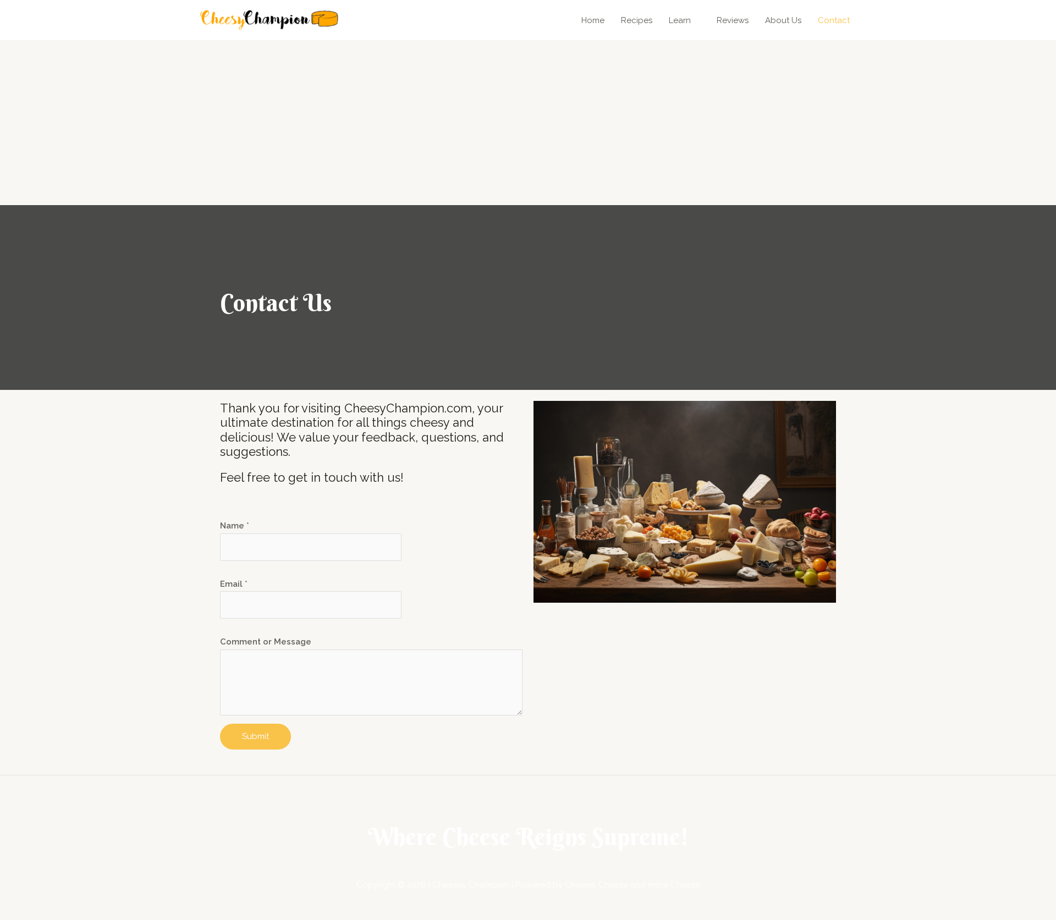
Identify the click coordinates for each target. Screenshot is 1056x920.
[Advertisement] (528, 123)
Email (234, 584)
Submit (255, 736)
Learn (680, 20)
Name (234, 526)
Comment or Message (265, 642)
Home (592, 20)
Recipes (636, 20)
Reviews (733, 20)
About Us (783, 20)
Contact (834, 20)
